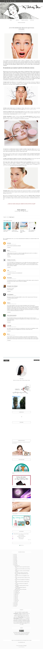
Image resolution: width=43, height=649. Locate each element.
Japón (17, 617)
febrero (16, 600)
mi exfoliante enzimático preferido (30, 109)
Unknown (8, 302)
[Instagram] (11, 1)
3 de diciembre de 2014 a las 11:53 (11, 244)
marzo (16, 599)
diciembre (16, 565)
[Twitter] (6, 1)
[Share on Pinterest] (9, 217)
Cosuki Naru (22, 632)
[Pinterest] (13, 1)
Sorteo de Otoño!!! (15, 486)
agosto (16, 593)
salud (22, 624)
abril (16, 598)
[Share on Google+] (13, 217)
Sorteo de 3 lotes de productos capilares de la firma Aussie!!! (20, 500)
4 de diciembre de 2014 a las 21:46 (11, 287)
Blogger (25, 645)
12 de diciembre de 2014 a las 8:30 (11, 326)
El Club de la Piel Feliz (25, 614)
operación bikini (24, 623)
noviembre (16, 590)
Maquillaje (20, 617)
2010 (15, 606)
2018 (15, 560)
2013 (15, 602)
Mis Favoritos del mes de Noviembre (20, 589)
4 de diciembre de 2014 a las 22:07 (11, 295)
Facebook (16, 211)
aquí (13, 118)
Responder (9, 247)
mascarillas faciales (18, 623)
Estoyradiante (21, 538)
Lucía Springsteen (10, 294)
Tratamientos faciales (26, 620)
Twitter (21, 211)
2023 (15, 554)
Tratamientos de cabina (25, 619)
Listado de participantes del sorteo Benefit (18, 526)
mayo (16, 597)
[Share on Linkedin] (12, 217)
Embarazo (15, 615)
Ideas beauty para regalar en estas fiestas (21, 572)
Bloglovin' (26, 211)
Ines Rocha (9, 243)
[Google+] (9, 1)
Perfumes (21, 618)
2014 (15, 564)
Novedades (16, 618)
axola (8, 270)
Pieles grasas (24, 618)
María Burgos (9, 277)
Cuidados (15, 613)
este (33, 159)
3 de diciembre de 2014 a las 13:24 (11, 251)
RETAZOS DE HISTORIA (21, 22)
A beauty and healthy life (21, 536)
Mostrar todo (29, 539)
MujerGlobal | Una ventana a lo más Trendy (21, 533)
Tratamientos (20, 619)
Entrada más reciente (6, 360)
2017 (15, 561)
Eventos (24, 615)
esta (25, 117)
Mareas (8, 250)
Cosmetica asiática (25, 612)
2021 (15, 556)
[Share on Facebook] (7, 217)
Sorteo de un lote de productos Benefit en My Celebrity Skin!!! (21, 473)
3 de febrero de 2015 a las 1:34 (11, 335)
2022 (15, 555)
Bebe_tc (8, 334)
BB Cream (16, 612)
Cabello (20, 612)
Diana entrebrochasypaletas (11, 315)
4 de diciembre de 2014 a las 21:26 (11, 278)
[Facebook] (4, 1)
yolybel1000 (9, 325)
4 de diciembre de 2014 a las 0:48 (11, 271)
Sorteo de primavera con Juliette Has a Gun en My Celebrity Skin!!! (20, 513)
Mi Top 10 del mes (26, 617)
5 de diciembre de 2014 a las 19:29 (11, 316)
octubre (16, 591)
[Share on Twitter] (10, 217)
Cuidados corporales (22, 613)
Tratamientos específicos (17, 620)
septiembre (17, 592)
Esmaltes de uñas (20, 615)
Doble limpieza (19, 614)
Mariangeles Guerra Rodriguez (12, 286)
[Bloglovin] (15, 1)
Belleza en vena (21, 537)
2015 (15, 563)
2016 (15, 562)
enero (16, 601)
